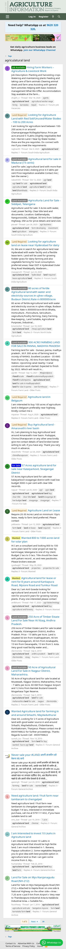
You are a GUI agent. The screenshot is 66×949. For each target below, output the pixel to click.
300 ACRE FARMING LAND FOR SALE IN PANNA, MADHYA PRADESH (35, 344)
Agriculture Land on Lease (36, 510)
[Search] (59, 16)
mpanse (15, 414)
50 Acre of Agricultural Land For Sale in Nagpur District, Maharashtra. (33, 670)
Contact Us (11, 943)
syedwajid (15, 565)
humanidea (16, 863)
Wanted (31, 571)
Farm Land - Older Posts (29, 390)
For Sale (23, 503)
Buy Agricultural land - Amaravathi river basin (33, 426)
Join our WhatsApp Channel (40, 49)
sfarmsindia (16, 650)
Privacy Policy (28, 946)
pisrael (14, 224)
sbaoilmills (16, 451)
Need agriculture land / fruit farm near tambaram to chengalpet (34, 797)
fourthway (16, 904)
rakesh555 (16, 179)
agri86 (14, 372)
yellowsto (15, 524)
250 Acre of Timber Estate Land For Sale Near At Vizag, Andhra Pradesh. (35, 620)
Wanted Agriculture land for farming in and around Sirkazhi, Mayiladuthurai (35, 713)
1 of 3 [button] (24, 921)
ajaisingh (15, 782)
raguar (14, 489)
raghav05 (15, 149)
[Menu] (7, 17)
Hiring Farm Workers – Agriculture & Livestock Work (32, 69)
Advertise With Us (26, 943)
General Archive (25, 789)
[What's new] (53, 16)
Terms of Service (13, 946)
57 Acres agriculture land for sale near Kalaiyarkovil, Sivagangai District (33, 469)
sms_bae (15, 819)
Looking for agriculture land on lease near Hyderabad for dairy (35, 243)
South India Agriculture (38, 152)
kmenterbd (16, 326)
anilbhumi (16, 602)
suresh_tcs (16, 738)
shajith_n (15, 97)
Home (40, 946)
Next (33, 921)
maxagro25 (16, 272)
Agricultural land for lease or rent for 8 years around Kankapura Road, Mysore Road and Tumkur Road (34, 581)
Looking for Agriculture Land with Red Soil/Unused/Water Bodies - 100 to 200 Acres (36, 118)
